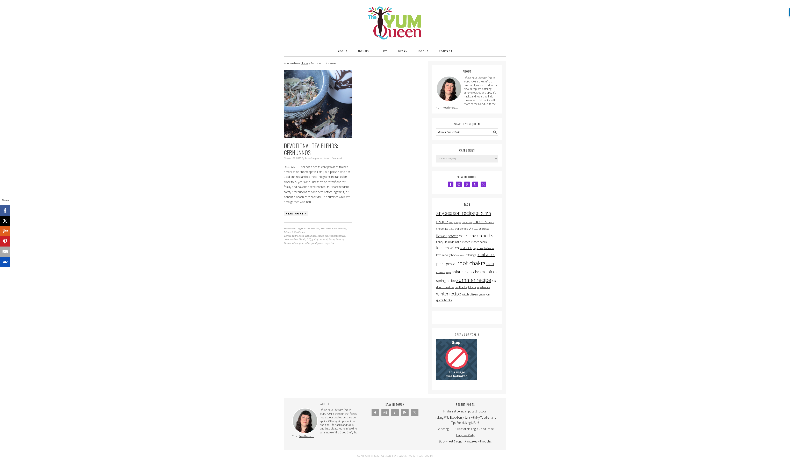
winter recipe (448, 294)
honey (439, 242)
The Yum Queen (395, 21)
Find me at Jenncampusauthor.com (465, 411)
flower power (447, 235)
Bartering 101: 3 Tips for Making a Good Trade (465, 429)
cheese (479, 221)
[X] (5, 221)
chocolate (442, 228)
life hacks (488, 248)
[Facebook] (5, 210)
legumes (478, 248)
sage (327, 243)
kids (446, 242)
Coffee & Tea (303, 228)
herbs (332, 239)
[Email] (5, 252)
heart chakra (470, 236)
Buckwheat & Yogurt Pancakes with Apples (465, 441)
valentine (485, 287)
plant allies (304, 243)
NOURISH (326, 228)
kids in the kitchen (459, 242)
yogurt (482, 294)
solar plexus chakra (468, 271)
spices (491, 271)
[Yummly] (5, 231)
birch (301, 236)
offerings (471, 255)
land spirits (466, 248)
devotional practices (335, 236)
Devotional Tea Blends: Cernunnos (311, 149)
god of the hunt (320, 239)
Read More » (296, 213)
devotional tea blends (295, 239)
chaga (320, 236)
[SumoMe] (5, 262)
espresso (484, 228)
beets (450, 222)
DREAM (315, 228)
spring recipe (446, 280)
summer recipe (473, 279)
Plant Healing (339, 228)
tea (332, 243)
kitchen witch (291, 243)
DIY (308, 239)
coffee (451, 229)
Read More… (450, 107)
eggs (476, 229)
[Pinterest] (5, 241)
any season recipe (455, 213)
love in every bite (446, 255)
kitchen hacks (479, 242)
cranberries (461, 228)
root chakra (471, 263)
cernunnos (310, 236)
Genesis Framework (394, 455)
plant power (317, 243)
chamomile (467, 222)
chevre (490, 222)
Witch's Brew (470, 294)
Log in (429, 455)
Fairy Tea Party (465, 435)
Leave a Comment (332, 158)
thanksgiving (466, 287)
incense (340, 239)
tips (476, 287)
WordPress (416, 455)
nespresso (460, 255)
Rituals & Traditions (294, 232)
